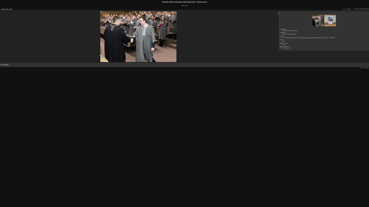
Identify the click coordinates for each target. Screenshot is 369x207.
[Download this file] (350, 9)
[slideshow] (347, 9)
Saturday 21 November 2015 (290, 30)
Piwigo (367, 67)
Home (3, 9)
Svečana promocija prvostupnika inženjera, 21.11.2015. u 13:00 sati (316, 37)
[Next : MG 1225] (360, 9)
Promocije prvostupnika (289, 37)
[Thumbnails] (355, 9)
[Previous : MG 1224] (357, 9)
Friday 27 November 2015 (289, 34)
